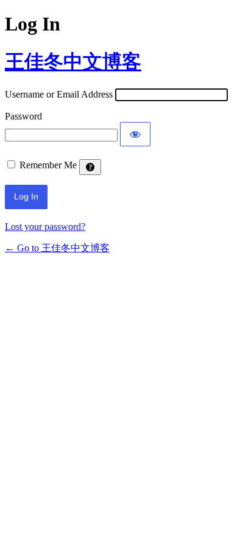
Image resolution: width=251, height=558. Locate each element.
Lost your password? (45, 226)
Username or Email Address (59, 94)
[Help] (90, 167)
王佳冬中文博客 (73, 62)
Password (23, 116)
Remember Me (48, 165)
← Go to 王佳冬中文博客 (57, 248)
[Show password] (135, 134)
